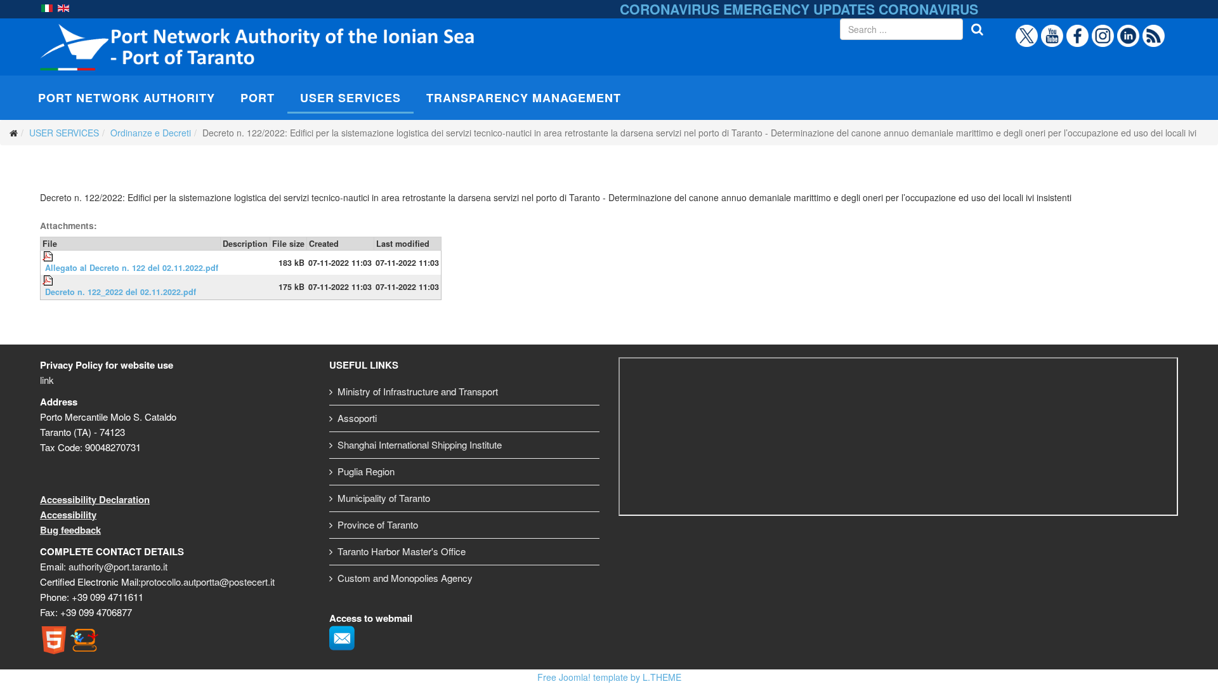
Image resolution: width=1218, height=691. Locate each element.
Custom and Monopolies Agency (405, 577)
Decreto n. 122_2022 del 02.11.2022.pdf (120, 292)
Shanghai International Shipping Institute (419, 444)
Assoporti (357, 417)
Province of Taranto (377, 524)
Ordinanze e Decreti (150, 132)
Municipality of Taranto (383, 497)
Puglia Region (366, 471)
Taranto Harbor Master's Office (401, 551)
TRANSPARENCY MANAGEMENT (523, 97)
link (47, 379)
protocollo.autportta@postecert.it (208, 581)
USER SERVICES (350, 97)
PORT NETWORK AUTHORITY (126, 97)
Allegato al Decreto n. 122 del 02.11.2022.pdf (131, 267)
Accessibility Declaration (95, 499)
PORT (257, 97)
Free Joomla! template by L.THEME (609, 677)
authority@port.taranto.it (118, 566)
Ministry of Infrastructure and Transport (417, 391)
